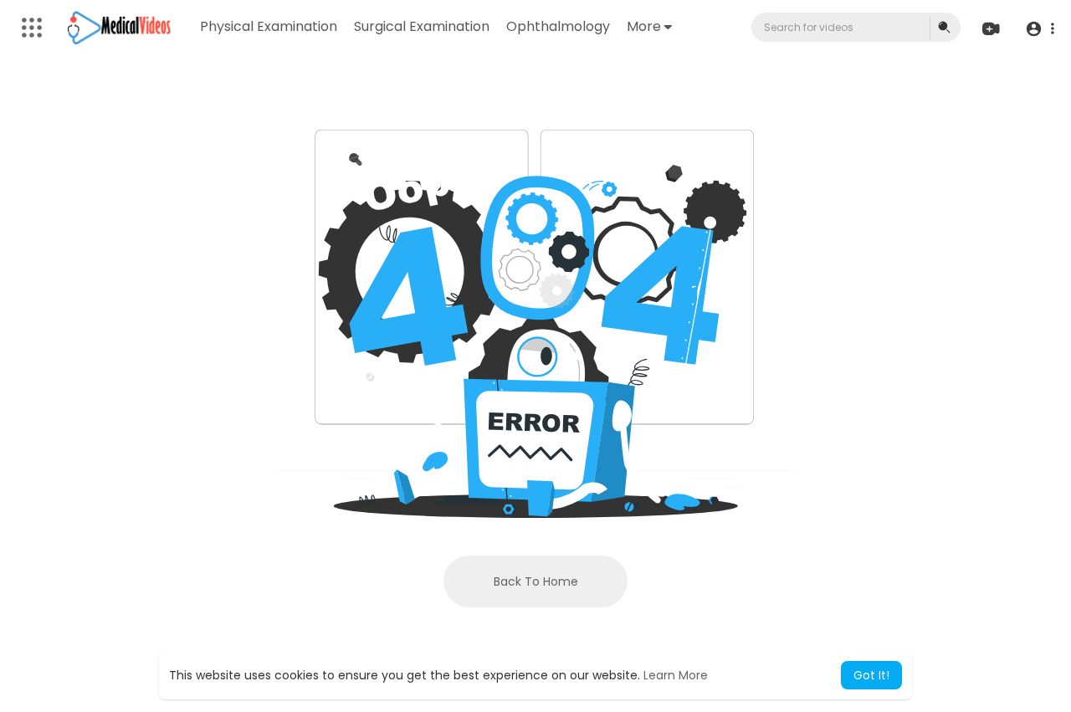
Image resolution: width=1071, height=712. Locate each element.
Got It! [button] (871, 675)
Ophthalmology (558, 26)
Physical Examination (268, 26)
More (644, 26)
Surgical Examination (421, 26)
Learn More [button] (675, 675)
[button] (1039, 28)
